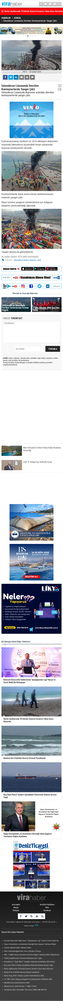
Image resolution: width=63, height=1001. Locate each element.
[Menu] (41, 4)
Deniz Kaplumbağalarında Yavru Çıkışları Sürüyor (22, 951)
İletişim (16, 910)
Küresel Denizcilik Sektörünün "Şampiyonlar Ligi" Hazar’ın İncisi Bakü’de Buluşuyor (30, 941)
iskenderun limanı (21, 260)
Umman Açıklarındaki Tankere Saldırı (17, 948)
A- (59, 89)
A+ (59, 85)
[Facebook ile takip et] (20, 916)
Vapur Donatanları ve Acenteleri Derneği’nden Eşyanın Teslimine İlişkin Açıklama (28, 944)
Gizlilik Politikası (47, 904)
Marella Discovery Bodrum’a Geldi (16, 983)
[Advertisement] (31, 409)
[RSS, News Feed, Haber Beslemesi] (31, 916)
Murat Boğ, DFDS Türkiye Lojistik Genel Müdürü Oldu (24, 976)
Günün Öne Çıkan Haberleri (12, 932)
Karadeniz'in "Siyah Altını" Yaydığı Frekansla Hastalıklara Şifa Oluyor (29, 962)
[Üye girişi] (37, 916)
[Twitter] (10, 77)
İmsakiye (47, 910)
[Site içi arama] (59, 4)
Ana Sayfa (16, 904)
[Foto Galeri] (50, 4)
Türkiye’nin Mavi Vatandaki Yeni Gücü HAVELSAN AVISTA (25, 990)
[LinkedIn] (16, 77)
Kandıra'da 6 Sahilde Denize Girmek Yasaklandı (21, 972)
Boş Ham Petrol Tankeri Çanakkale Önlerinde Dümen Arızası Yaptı (28, 965)
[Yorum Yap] (32, 77)
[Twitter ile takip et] (26, 916)
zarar (39, 260)
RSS (47, 907)
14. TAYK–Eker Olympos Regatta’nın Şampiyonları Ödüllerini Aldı (28, 979)
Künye (15, 907)
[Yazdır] (27, 77)
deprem (32, 260)
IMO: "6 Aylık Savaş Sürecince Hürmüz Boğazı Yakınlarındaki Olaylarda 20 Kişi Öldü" (30, 955)
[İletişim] (55, 4)
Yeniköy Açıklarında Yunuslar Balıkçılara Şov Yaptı (23, 958)
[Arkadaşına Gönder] (21, 77)
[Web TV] (46, 4)
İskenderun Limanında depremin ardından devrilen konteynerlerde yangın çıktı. (27, 94)
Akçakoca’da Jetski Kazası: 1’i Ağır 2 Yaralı (20, 986)
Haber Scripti (29, 926)
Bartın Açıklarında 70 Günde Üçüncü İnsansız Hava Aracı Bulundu (28, 969)
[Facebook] (5, 77)
